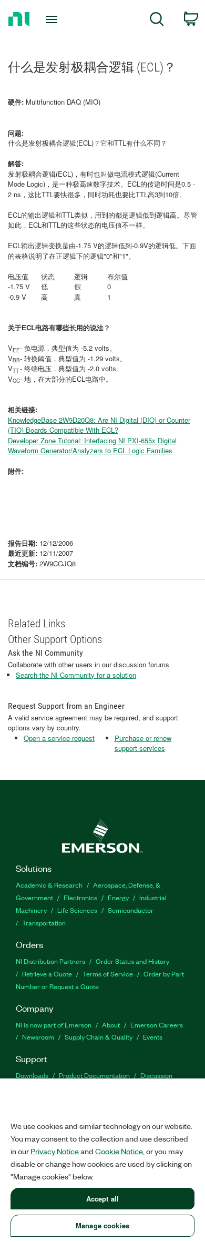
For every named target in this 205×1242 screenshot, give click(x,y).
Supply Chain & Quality (98, 1037)
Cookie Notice (119, 1151)
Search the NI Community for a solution (76, 675)
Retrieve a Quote (47, 974)
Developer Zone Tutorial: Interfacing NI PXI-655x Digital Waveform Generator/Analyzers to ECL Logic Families (92, 445)
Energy (118, 897)
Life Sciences (77, 910)
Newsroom (38, 1037)
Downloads (32, 1075)
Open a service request (59, 738)
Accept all (102, 1199)
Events (152, 1037)
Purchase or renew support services (143, 743)
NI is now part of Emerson (53, 1025)
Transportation (44, 923)
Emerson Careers (156, 1025)
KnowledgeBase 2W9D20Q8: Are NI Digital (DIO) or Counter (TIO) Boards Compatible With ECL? (99, 425)
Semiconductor (130, 910)
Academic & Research (49, 885)
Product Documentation (94, 1075)
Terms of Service (108, 974)
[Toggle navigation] (53, 19)
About (111, 1025)
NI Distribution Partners (50, 961)
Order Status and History (132, 961)
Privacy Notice (54, 1151)
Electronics (80, 897)
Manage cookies (102, 1225)
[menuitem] (157, 20)
